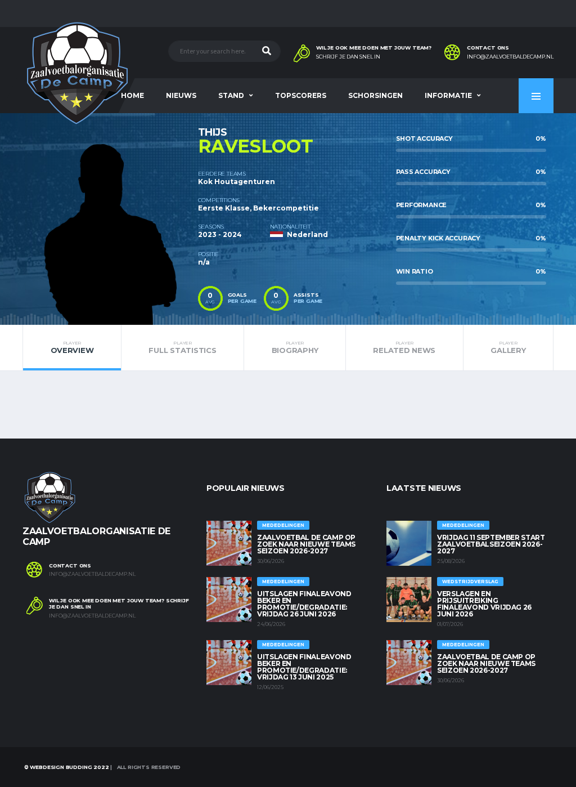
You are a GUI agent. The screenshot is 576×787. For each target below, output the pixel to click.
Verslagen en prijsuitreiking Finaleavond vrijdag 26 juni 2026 (484, 603)
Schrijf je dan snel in (348, 57)
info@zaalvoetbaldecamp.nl (510, 57)
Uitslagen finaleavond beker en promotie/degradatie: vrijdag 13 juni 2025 (304, 666)
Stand (231, 95)
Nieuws (181, 95)
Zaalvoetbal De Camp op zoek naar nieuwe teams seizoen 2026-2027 (306, 544)
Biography (295, 347)
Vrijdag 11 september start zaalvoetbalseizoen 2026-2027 (491, 544)
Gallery (507, 347)
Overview (72, 347)
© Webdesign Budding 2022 (65, 767)
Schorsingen (375, 95)
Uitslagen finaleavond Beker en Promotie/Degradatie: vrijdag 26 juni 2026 (304, 603)
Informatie (448, 95)
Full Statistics (182, 347)
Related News (404, 347)
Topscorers (300, 95)
